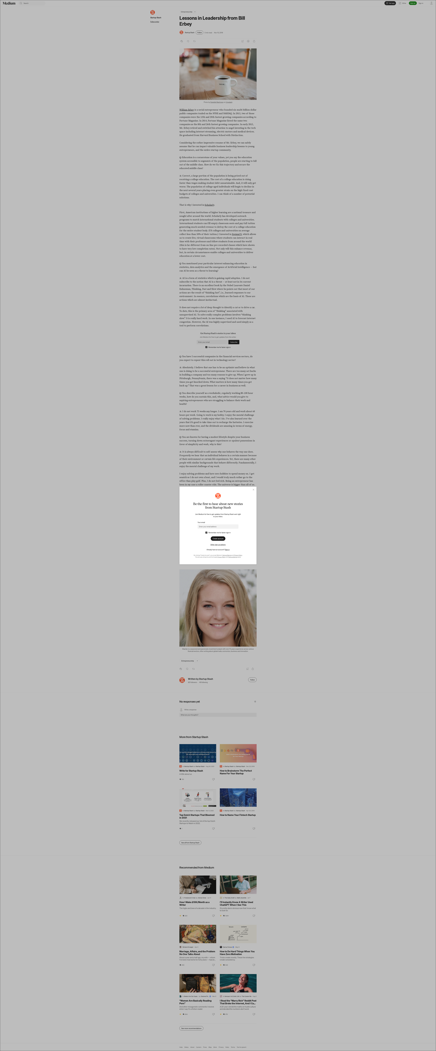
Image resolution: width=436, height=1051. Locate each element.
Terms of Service (227, 555)
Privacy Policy (238, 555)
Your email (201, 522)
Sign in (227, 550)
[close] (253, 489)
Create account (218, 539)
